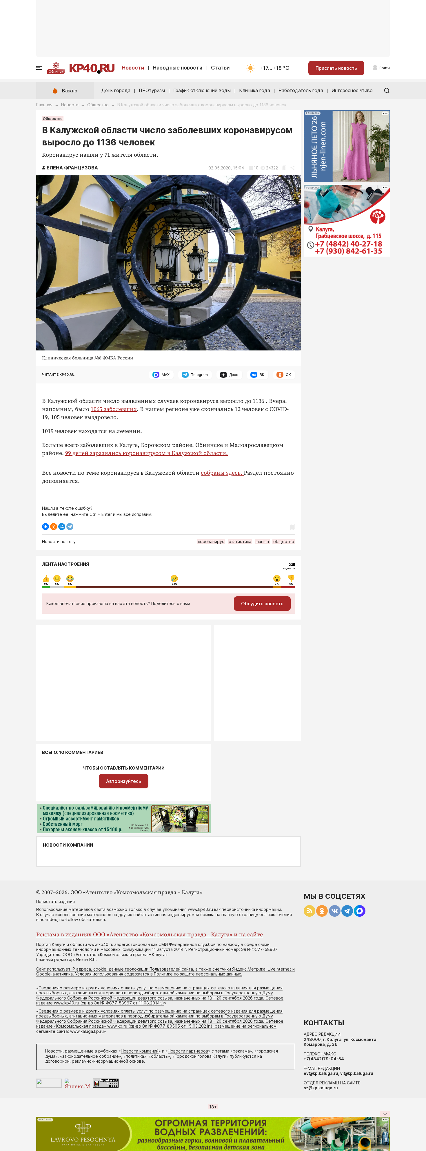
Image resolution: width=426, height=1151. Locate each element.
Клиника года (254, 90)
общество (283, 541)
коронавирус (211, 541)
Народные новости (178, 68)
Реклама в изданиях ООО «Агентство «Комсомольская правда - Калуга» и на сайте (149, 934)
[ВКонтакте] (45, 526)
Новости (133, 68)
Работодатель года (300, 90)
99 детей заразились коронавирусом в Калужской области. (146, 453)
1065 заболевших (114, 409)
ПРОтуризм (152, 90)
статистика (240, 541)
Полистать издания (55, 901)
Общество (98, 104)
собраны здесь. (222, 473)
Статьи (220, 68)
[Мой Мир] (61, 526)
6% (57, 583)
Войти (384, 68)
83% (174, 583)
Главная (44, 104)
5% (70, 583)
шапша (262, 541)
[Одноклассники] (53, 526)
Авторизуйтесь (123, 781)
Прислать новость (336, 68)
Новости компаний (68, 845)
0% (46, 583)
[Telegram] (69, 526)
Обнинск (56, 72)
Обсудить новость (262, 603)
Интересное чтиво (352, 90)
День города (115, 90)
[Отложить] (284, 167)
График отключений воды (202, 90)
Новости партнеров (188, 1050)
